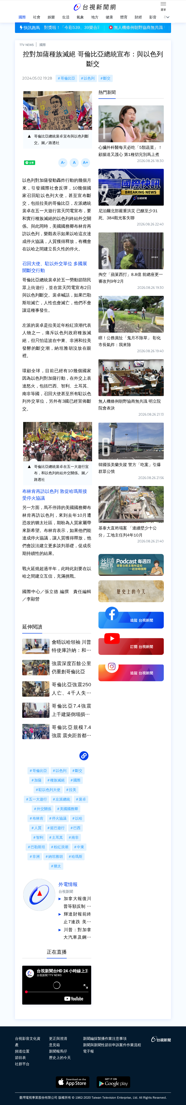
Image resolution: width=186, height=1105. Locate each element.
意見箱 (54, 1045)
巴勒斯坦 (38, 847)
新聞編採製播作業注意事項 (105, 1038)
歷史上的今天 (60, 1057)
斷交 (106, 78)
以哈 (78, 818)
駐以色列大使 (49, 790)
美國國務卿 (69, 809)
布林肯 (37, 818)
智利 (39, 837)
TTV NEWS (27, 45)
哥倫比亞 (68, 78)
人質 (38, 828)
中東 (80, 847)
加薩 (38, 780)
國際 (42, 45)
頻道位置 (22, 1051)
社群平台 (22, 1064)
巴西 (77, 828)
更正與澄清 (58, 1038)
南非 (75, 837)
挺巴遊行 (57, 828)
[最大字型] (85, 162)
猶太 (57, 866)
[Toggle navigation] (163, 4)
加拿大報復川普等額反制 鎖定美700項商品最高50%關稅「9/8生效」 (77, 903)
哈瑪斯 (76, 856)
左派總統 (63, 799)
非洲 (36, 856)
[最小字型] (62, 162)
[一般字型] (74, 162)
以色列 (89, 78)
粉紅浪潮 (61, 847)
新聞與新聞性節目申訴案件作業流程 (112, 1045)
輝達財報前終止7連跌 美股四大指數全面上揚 (77, 918)
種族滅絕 (57, 780)
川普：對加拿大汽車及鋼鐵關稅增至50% (77, 934)
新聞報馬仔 (58, 1051)
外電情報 (68, 884)
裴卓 (82, 799)
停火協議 (59, 818)
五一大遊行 (38, 799)
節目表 (20, 1057)
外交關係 (44, 809)
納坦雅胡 (55, 856)
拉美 (72, 790)
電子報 (88, 1051)
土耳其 (57, 837)
